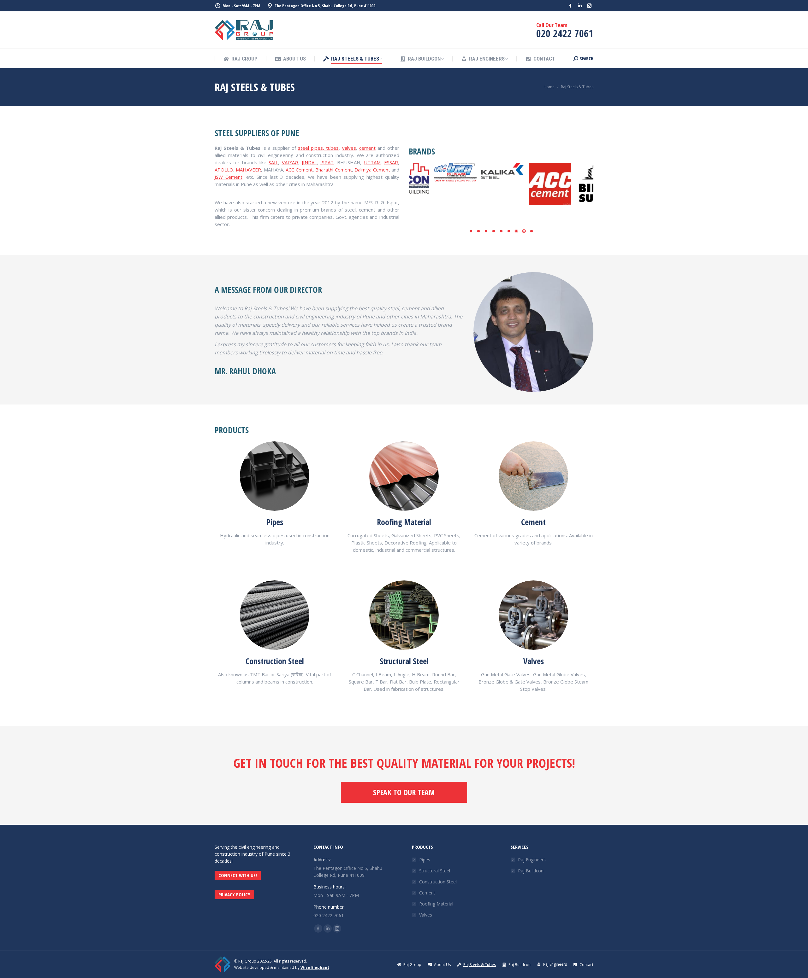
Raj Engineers (532, 860)
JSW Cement (228, 177)
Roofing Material (436, 904)
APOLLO (224, 169)
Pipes (424, 860)
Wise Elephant (314, 967)
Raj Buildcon (531, 871)
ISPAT (327, 162)
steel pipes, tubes (318, 148)
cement (367, 148)
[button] (471, 231)
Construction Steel (438, 882)
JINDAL (309, 162)
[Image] (274, 476)
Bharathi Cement (333, 169)
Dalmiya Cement (372, 169)
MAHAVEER (248, 169)
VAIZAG (290, 162)
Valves (425, 915)
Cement (427, 893)
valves (349, 148)
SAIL (273, 162)
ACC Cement (299, 169)
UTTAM (372, 162)
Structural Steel (434, 871)
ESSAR (391, 162)
